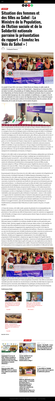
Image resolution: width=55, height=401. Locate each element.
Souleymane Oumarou (12, 49)
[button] (2, 2)
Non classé (30, 309)
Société (8, 309)
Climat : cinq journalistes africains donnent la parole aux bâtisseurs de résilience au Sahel (12, 326)
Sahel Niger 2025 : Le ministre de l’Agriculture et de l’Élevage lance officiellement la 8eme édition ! (12, 305)
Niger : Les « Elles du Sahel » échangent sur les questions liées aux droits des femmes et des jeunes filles (34, 305)
